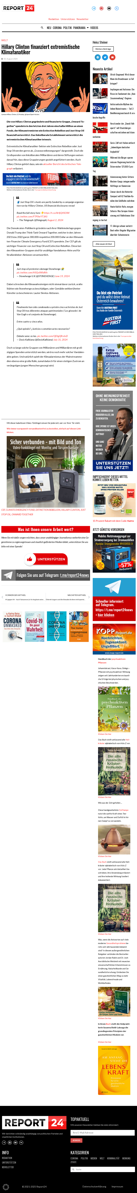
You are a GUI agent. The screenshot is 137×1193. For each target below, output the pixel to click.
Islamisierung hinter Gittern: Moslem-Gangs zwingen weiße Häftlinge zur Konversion (122, 181)
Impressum (117, 1186)
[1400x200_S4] (46, 184)
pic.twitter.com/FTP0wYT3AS (32, 216)
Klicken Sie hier (104, 734)
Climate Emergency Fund (20, 509)
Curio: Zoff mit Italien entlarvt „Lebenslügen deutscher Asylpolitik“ (122, 147)
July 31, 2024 (60, 339)
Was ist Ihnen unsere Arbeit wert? (45, 529)
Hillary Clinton (70, 509)
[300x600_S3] (113, 328)
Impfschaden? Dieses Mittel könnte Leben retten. (110, 478)
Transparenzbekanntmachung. (45, 190)
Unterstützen (68, 19)
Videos (94, 27)
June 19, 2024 (62, 276)
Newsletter (83, 19)
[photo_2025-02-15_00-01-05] (114, 385)
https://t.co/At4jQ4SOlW (57, 212)
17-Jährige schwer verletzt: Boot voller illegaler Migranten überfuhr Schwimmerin (122, 230)
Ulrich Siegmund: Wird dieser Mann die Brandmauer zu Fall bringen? (122, 79)
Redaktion (53, 19)
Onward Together (22, 514)
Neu (49, 27)
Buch (108, 1024)
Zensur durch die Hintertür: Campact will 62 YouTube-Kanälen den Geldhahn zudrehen (122, 196)
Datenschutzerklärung (94, 1186)
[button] (42, 27)
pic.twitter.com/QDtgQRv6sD (52, 336)
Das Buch (102, 862)
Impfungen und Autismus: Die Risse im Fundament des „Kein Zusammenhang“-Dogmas (122, 94)
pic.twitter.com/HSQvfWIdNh (32, 272)
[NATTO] (114, 516)
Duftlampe (123, 810)
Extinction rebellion (48, 509)
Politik (67, 27)
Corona (57, 27)
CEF (3, 509)
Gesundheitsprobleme (116, 943)
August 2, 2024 (55, 220)
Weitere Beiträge (103, 49)
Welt (4, 40)
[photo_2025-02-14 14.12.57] (113, 470)
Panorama (79, 27)
